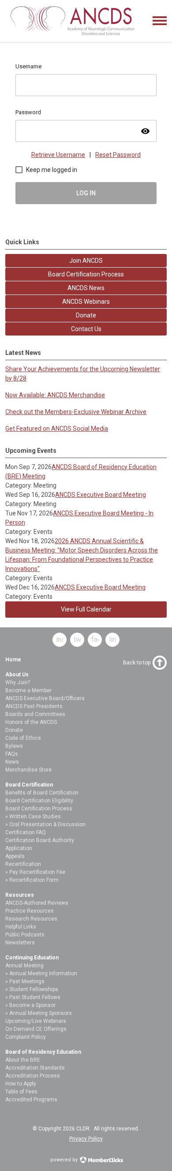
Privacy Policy (86, 1139)
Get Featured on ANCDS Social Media (56, 428)
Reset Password (118, 154)
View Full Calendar (86, 609)
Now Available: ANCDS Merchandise (55, 395)
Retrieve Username (58, 154)
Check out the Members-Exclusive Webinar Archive (75, 411)
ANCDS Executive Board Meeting (100, 494)
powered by (64, 1160)
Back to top (136, 663)
